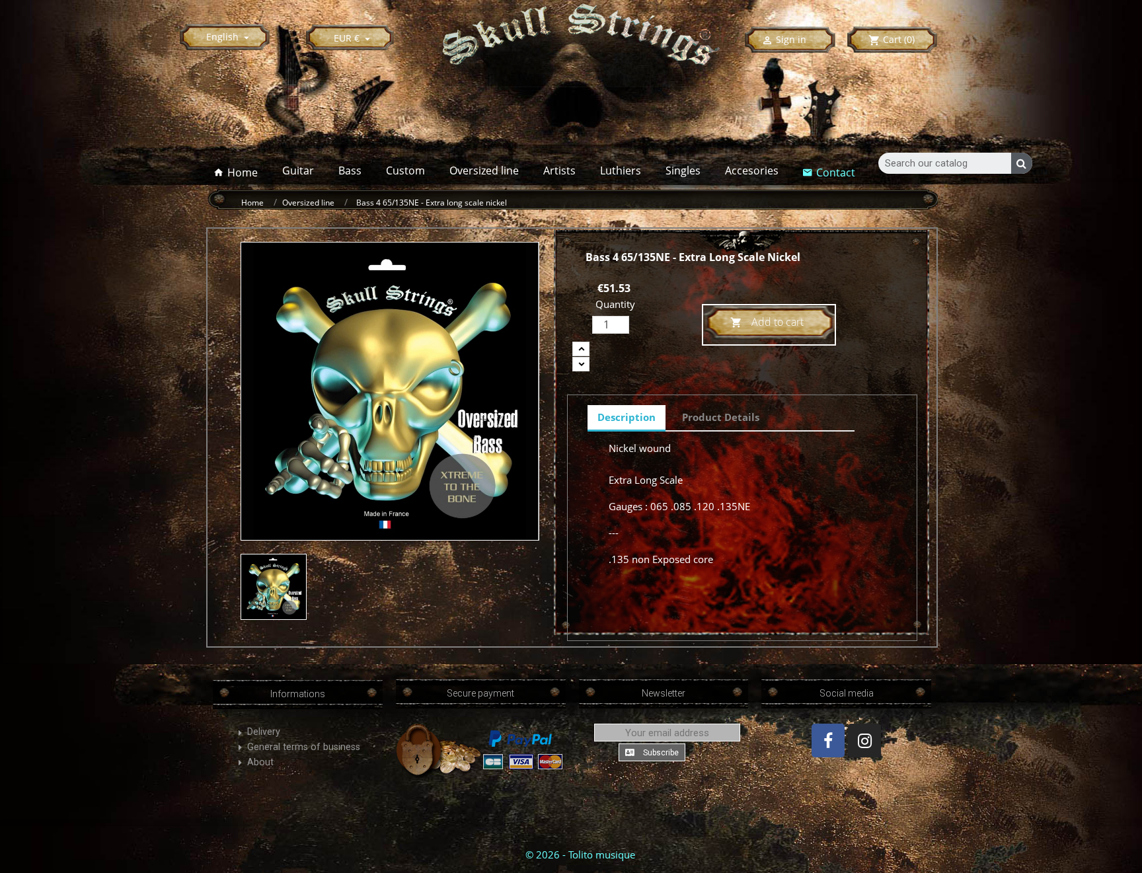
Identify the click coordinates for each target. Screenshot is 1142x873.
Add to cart (767, 322)
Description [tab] (626, 417)
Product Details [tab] (720, 417)
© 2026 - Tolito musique (580, 854)
